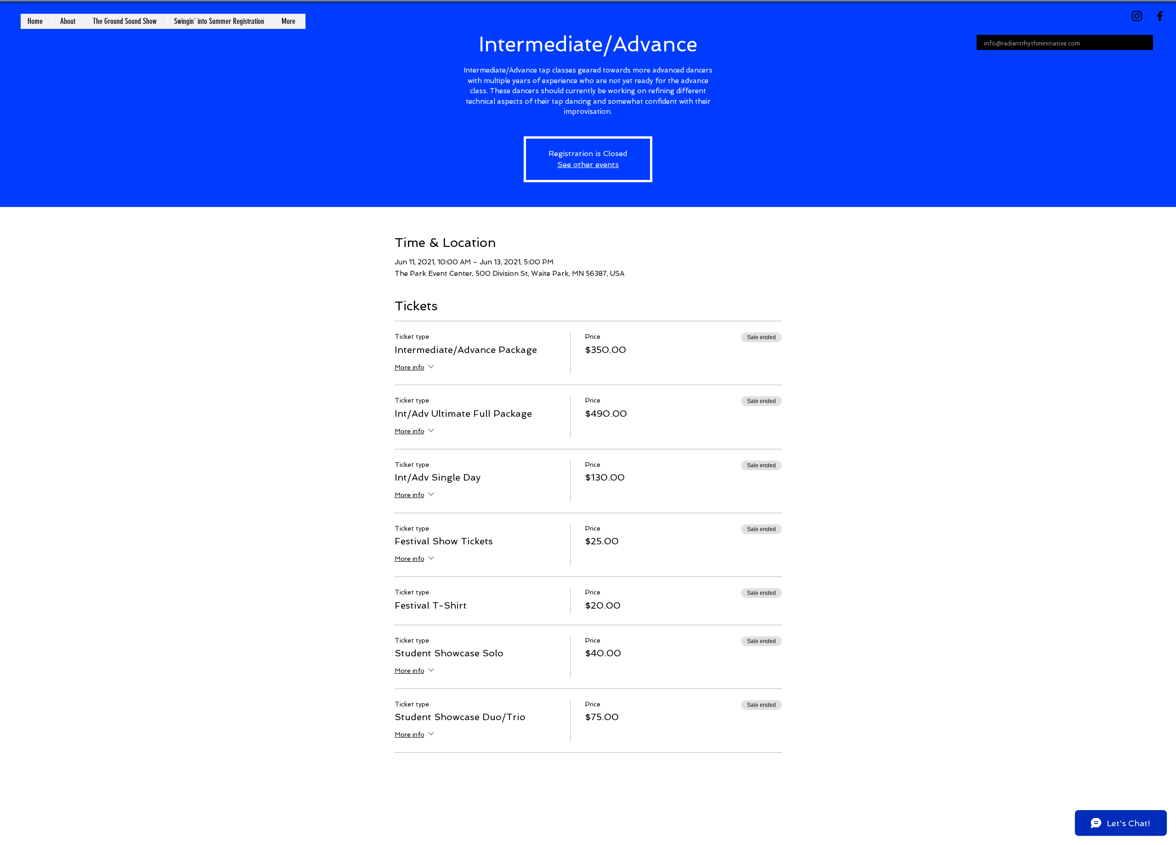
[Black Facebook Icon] (1160, 16)
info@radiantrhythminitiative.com (1032, 43)
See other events (588, 164)
